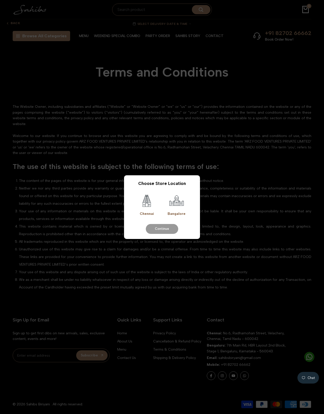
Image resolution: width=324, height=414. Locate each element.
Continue (162, 228)
